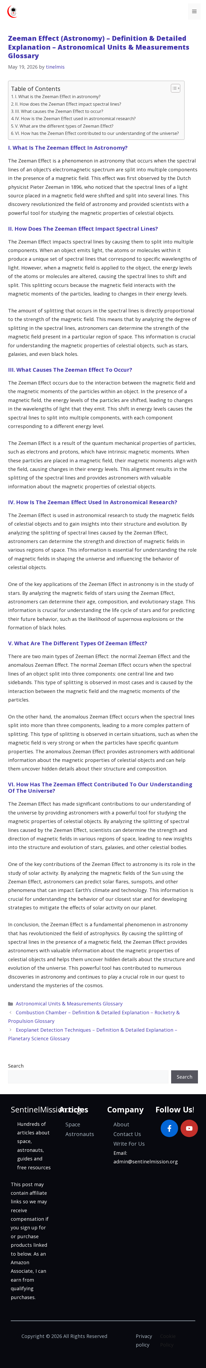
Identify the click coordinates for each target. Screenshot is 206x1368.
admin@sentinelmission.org (145, 1161)
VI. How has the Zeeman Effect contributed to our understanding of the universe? (97, 133)
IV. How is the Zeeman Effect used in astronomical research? (75, 118)
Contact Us (127, 1134)
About (121, 1124)
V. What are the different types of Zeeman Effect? (64, 126)
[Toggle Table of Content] (173, 88)
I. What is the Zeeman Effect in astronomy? (58, 96)
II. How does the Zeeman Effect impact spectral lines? (68, 104)
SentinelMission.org (46, 1109)
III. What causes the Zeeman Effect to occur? (59, 111)
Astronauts (79, 1134)
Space (72, 1124)
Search (16, 1066)
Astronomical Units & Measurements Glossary (69, 1003)
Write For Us (129, 1143)
